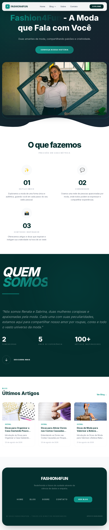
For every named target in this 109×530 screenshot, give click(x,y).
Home (42, 6)
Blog (51, 6)
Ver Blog (83, 499)
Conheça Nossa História (54, 50)
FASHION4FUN (54, 478)
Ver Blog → (102, 394)
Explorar (96, 6)
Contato (74, 6)
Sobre (63, 6)
